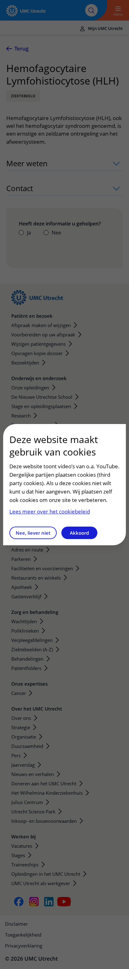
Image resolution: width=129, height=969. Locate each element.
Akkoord (79, 533)
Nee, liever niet (33, 533)
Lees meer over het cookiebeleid (49, 511)
